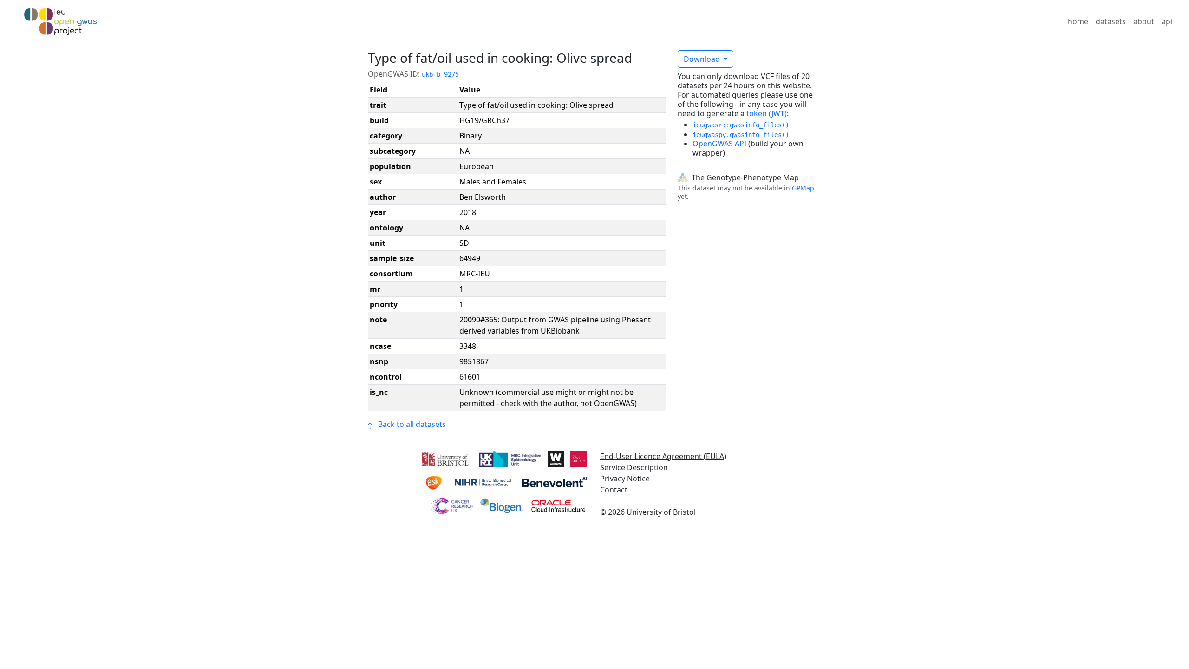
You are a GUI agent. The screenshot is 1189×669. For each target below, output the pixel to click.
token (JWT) (766, 113)
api (1167, 21)
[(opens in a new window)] (444, 458)
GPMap (803, 188)
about (1143, 21)
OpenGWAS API (719, 143)
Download (703, 59)
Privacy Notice (625, 478)
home (1078, 21)
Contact (613, 490)
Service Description (634, 467)
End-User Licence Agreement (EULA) (663, 456)
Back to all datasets (412, 424)
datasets (1111, 21)
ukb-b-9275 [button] (440, 74)
